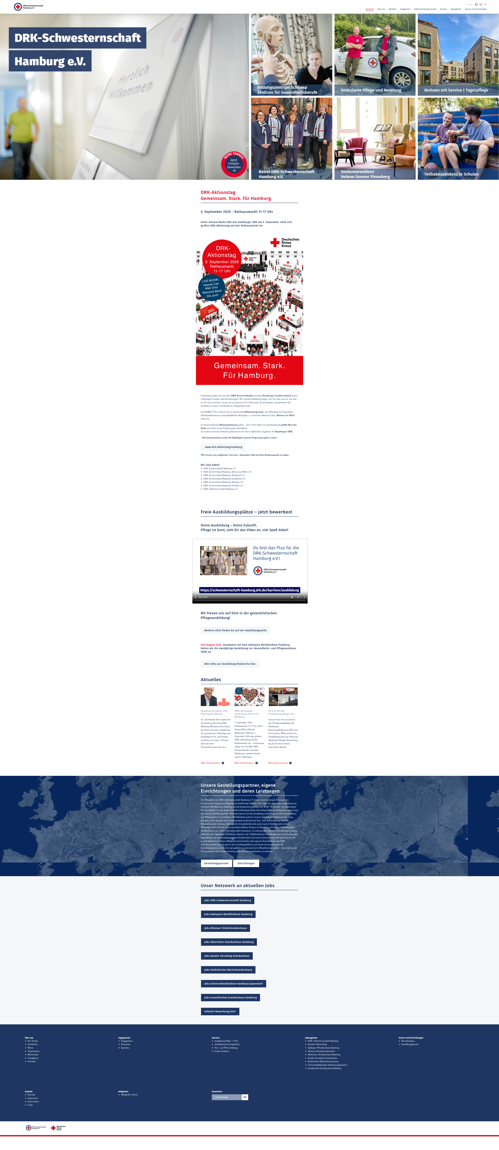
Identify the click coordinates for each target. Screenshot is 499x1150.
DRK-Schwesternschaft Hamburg (323, 1040)
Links (30, 1104)
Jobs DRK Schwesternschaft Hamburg (227, 900)
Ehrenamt (125, 1044)
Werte (31, 1047)
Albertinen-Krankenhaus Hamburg (324, 1054)
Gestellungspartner (216, 863)
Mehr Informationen (210, 762)
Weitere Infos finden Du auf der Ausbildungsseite (235, 630)
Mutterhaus (33, 1054)
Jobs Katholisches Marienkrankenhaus (228, 969)
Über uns (381, 9)
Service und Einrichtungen (476, 9)
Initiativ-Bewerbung (317, 1044)
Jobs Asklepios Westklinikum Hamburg (228, 914)
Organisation (34, 1051)
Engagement (405, 9)
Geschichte (33, 1044)
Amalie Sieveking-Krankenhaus (322, 1058)
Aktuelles (392, 9)
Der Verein (33, 1040)
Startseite (370, 9)
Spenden (125, 1047)
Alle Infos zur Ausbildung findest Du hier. (230, 663)
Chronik (31, 1061)
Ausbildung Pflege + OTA (226, 1040)
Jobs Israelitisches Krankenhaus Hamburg (230, 997)
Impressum (33, 1098)
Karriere (443, 9)
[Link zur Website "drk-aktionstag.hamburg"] (249, 309)
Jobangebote (456, 9)
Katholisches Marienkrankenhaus (323, 1061)
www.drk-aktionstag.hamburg (223, 447)
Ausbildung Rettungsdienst (227, 1044)
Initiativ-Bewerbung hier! (220, 1011)
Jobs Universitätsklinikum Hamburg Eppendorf (233, 983)
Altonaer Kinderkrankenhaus (321, 1051)
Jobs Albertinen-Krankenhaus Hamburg (229, 942)
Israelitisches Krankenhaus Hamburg (324, 1068)
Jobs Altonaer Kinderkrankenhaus (225, 928)
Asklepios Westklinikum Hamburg (323, 1047)
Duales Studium (221, 1051)
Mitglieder (123, 1091)
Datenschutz (33, 1101)
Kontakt (470, 4)
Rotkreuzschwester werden (425, 9)
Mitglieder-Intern (129, 1094)
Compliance (33, 1058)
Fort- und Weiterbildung (226, 1047)
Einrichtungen (246, 863)
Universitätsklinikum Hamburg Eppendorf (327, 1064)
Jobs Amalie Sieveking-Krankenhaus (227, 955)
